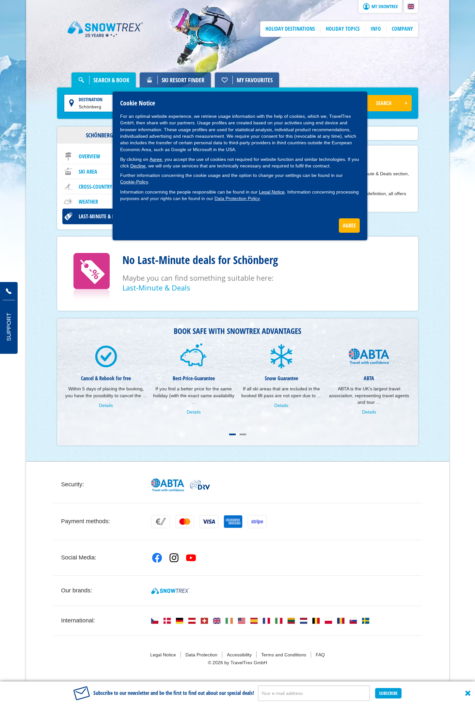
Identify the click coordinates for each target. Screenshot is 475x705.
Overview (89, 156)
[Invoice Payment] (160, 521)
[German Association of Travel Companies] (200, 485)
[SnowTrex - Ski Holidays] (170, 591)
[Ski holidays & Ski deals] (105, 29)
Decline (138, 165)
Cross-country (95, 186)
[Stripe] (257, 521)
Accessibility (239, 654)
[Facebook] (157, 558)
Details (106, 405)
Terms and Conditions (283, 654)
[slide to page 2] (243, 434)
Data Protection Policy (237, 198)
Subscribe (388, 693)
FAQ (320, 654)
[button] (411, 6)
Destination (91, 99)
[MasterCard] (184, 521)
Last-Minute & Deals (101, 216)
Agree (156, 159)
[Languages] (154, 621)
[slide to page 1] (232, 434)
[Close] (468, 693)
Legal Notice (272, 192)
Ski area (88, 171)
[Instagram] (174, 558)
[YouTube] (191, 558)
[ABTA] (168, 484)
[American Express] (233, 521)
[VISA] (208, 521)
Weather (88, 201)
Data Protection (201, 654)
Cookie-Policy (134, 181)
